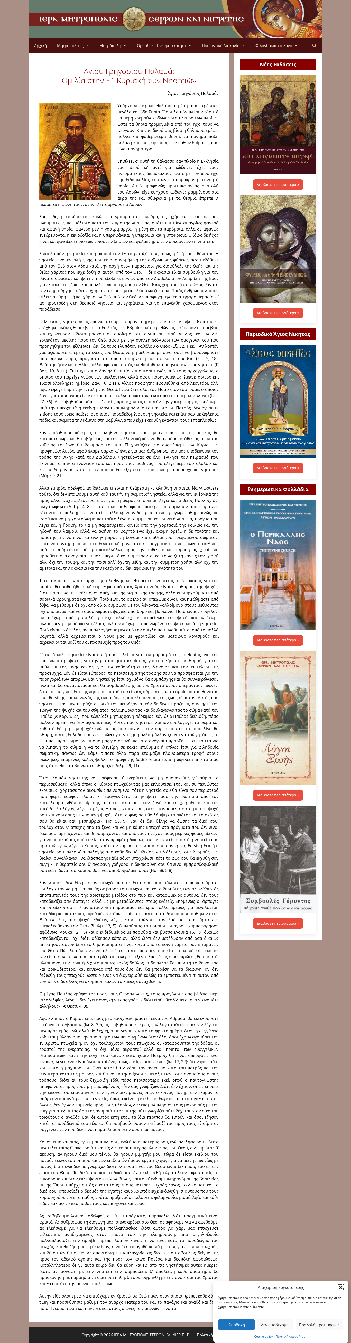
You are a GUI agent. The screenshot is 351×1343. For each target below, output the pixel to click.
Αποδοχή (236, 1324)
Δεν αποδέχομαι (275, 1324)
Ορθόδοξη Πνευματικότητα (161, 45)
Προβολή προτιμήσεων (319, 1324)
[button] (340, 1287)
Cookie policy (263, 1336)
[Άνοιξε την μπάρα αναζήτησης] (314, 45)
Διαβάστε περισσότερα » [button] (278, 184)
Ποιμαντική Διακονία (220, 45)
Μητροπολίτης (70, 45)
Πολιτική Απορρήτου (290, 1336)
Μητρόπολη (110, 45)
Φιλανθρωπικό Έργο (273, 45)
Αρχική (40, 45)
